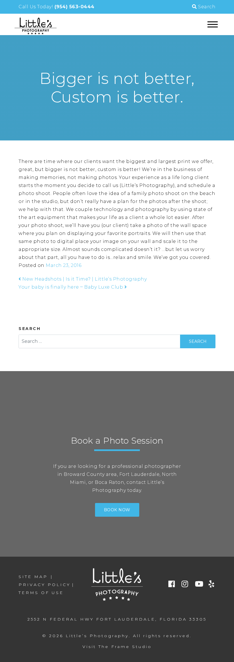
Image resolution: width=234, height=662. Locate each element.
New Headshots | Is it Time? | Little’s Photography (84, 279)
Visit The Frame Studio (117, 646)
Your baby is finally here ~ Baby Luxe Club (71, 287)
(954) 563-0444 (74, 6)
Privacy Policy (44, 584)
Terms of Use (41, 592)
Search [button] (206, 6)
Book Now (117, 509)
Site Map (33, 576)
